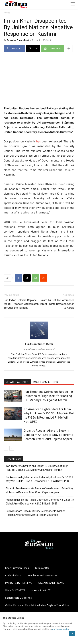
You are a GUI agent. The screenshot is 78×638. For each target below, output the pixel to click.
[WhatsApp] (35, 278)
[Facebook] (18, 278)
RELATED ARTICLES (17, 382)
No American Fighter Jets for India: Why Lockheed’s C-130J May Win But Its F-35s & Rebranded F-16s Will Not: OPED (39, 479)
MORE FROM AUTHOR (45, 382)
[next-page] (11, 448)
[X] (27, 278)
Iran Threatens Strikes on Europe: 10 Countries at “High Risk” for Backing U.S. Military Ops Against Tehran (48, 396)
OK (72, 633)
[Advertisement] (39, 79)
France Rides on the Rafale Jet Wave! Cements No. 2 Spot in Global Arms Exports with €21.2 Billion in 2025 (40, 501)
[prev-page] (6, 448)
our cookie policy (60, 629)
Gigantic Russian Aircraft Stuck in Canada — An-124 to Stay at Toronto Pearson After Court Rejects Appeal (48, 435)
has (38, 141)
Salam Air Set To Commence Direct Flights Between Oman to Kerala (57, 303)
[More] (69, 48)
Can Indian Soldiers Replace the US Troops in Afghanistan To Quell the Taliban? (21, 303)
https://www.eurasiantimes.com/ (39, 349)
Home (7, 12)
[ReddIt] (43, 278)
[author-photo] (39, 338)
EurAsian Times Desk (18, 40)
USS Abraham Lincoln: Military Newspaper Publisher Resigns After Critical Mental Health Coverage (35, 513)
